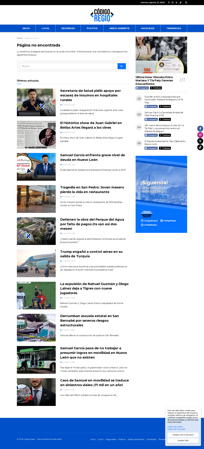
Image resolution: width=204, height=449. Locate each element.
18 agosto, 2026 (68, 165)
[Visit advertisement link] (161, 194)
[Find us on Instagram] (172, 2)
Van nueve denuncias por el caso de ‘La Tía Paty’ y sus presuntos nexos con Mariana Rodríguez (164, 128)
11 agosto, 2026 (68, 330)
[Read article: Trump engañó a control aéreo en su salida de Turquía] (36, 263)
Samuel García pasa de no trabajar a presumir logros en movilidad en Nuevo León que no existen (93, 352)
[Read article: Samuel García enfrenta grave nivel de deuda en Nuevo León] (36, 167)
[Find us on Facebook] (169, 2)
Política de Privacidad (176, 429)
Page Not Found (31, 38)
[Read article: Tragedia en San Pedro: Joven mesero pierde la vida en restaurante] (36, 199)
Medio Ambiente (119, 28)
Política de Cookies (175, 427)
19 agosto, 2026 (68, 105)
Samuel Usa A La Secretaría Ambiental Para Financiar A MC (164, 114)
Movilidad (147, 28)
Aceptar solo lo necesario (183, 434)
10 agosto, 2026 (68, 362)
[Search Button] (186, 2)
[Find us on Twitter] (176, 2)
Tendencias (173, 28)
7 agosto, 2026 (68, 390)
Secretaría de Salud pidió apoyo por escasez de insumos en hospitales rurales (90, 95)
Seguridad (68, 28)
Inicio (26, 28)
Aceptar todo (183, 440)
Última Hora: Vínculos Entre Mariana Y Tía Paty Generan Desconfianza (154, 81)
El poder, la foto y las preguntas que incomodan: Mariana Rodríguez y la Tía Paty (164, 99)
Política (92, 28)
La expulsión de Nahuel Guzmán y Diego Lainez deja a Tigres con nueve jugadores (94, 288)
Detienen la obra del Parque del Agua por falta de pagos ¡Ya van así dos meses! (92, 224)
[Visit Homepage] (102, 15)
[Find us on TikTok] (180, 2)
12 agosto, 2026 (68, 261)
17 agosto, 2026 (68, 233)
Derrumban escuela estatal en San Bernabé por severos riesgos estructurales (89, 320)
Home (19, 38)
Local (46, 28)
